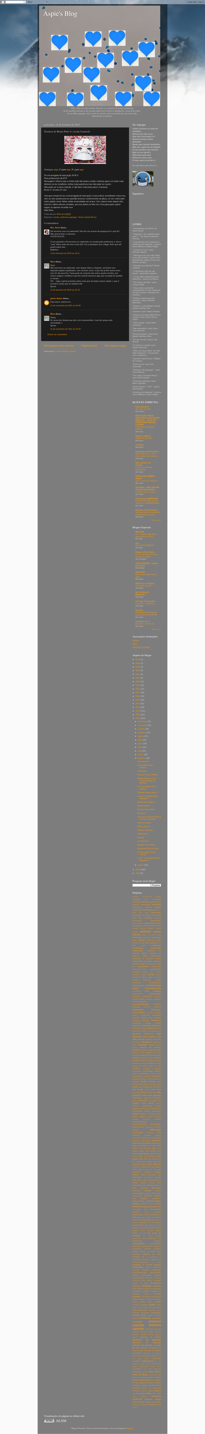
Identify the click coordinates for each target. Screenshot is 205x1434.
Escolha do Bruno (146, 1061)
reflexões (157, 1286)
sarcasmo (135, 1305)
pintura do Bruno (155, 1225)
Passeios (137, 1206)
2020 (138, 681)
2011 (138, 715)
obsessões (156, 1188)
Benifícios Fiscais (138, 943)
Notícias (152, 1183)
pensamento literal (140, 1209)
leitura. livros (156, 1151)
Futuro (143, 1103)
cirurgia (143, 974)
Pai (153, 1193)
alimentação (145, 905)
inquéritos (147, 1135)
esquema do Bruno (139, 1066)
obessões (143, 1185)
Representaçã (156, 1296)
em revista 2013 (142, 1055)
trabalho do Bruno (147, 1383)
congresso (157, 996)
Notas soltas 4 (143, 806)
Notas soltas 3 (143, 826)
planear (153, 1228)
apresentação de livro (152, 923)
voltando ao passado (153, 1402)
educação (157, 1050)
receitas (149, 1280)
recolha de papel (140, 1283)
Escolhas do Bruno (139, 1063)
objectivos (151, 1185)
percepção (157, 1212)
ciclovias (135, 975)
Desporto (151, 1028)
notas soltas (137, 1180)
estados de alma (154, 1066)
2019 (138, 685)
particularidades (154, 1201)
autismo (145, 931)
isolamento (147, 1148)
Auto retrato (156, 935)
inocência (136, 1135)
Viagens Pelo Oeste (144, 552)
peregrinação (137, 1215)
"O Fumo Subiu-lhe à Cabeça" (146, 787)
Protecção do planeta (153, 1278)
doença (152, 1045)
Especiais (158, 1063)
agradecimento (155, 902)
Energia (140, 837)
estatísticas (157, 1068)
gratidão (143, 1108)
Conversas (142, 771)
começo (158, 980)
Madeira (135, 1159)
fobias (153, 1090)
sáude (158, 1305)
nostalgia (158, 1177)
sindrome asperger (68, 217)
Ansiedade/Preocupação (148, 848)
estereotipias (136, 1071)
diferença (149, 1039)
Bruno (144, 945)
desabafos (156, 1026)
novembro (142, 725)
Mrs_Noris (55, 228)
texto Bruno (155, 1371)
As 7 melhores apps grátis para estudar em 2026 (146, 535)
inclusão (158, 1119)
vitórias (143, 1396)
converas (147, 1007)
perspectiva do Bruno (144, 1217)
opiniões (158, 1190)
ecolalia (150, 1050)
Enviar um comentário (57, 334)
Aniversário (156, 912)
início (159, 1133)
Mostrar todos (156, 520)
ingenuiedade (137, 1133)
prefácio (158, 1241)
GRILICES (140, 572)
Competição (136, 982)
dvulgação (143, 1050)
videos (159, 1393)
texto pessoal (142, 1377)
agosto (141, 736)
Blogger (129, 1428)
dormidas (157, 1047)
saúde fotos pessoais (140, 1307)
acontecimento (147, 897)
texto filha (153, 1375)
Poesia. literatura (146, 1230)
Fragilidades (137, 1098)
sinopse (154, 1356)
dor (150, 1047)
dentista (158, 1023)
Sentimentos (144, 1318)
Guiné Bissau (156, 1109)
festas (140, 1087)
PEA (159, 1207)
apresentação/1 (137, 925)
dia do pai (150, 1031)
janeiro (141, 865)
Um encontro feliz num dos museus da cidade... (146, 555)
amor (154, 910)
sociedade (136, 1361)
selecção (135, 1313)
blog (147, 943)
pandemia (148, 1196)
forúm (150, 1092)
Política (135, 1233)
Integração (136, 1140)
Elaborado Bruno (138, 1052)
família (159, 1081)
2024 (138, 667)
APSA (135, 644)
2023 (138, 670)
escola (56, 217)
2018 (138, 689)
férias (134, 1087)
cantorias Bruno (151, 964)
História (135, 1114)
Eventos (145, 1074)
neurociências (148, 1177)
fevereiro (142, 758)
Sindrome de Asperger (146, 1340)
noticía (144, 1180)
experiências (143, 1079)
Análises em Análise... (146, 845)
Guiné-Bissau (137, 1111)
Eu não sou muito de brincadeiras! (143, 468)
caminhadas (137, 948)
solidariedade (148, 1361)
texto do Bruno (140, 1374)
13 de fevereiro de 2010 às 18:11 (65, 253)
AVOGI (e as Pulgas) (145, 583)
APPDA (135, 641)
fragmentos (147, 1098)
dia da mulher (141, 1031)
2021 (138, 678)
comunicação (155, 994)
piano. (147, 1225)
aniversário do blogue (141, 915)
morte (159, 1170)
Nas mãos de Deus (143, 409)
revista (135, 1302)
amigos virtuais (138, 910)
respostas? (157, 1299)
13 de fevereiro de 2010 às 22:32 (65, 290)
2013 (138, 707)
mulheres (147, 1172)
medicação (136, 1164)
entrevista (157, 1058)
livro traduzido (149, 1156)
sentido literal (139, 1315)
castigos (145, 972)
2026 (138, 659)
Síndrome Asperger (153, 1329)
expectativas (137, 1076)
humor (134, 1116)
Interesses (156, 1140)
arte (151, 926)
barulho (135, 940)
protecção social (138, 1280)
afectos (145, 902)
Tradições (136, 1385)
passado (158, 1204)
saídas (158, 1302)
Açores (146, 899)
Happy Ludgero (142, 436)
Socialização (156, 1358)
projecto (149, 1265)
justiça (142, 1151)
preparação (136, 1249)
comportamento (155, 983)
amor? (159, 910)
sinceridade (137, 1322)
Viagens (157, 1391)
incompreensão (138, 1127)
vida (133, 1393)
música (135, 1175)
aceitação (135, 897)
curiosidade (156, 1015)
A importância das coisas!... (145, 766)
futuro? (151, 1103)
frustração (142, 1100)
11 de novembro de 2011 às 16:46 (65, 306)
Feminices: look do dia (144, 624)
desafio (135, 1028)
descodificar (143, 1028)
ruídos (150, 1302)
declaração (136, 1020)
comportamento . (138, 986)
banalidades (156, 938)
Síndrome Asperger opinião (142, 1332)
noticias (143, 1183)
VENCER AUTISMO (141, 647)
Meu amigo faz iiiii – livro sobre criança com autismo (146, 455)
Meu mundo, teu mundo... (143, 464)
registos (140, 1289)
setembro (142, 732)
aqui (56, 170)
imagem (142, 1116)
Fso (159, 1101)
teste (149, 1369)
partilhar (144, 1204)
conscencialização (139, 1002)
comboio (135, 980)
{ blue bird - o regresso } (145, 603)
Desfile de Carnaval (146, 802)
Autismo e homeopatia (146, 510)
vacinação (149, 1391)
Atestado (143, 928)
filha (151, 1087)
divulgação (142, 1045)
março (141, 755)
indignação (149, 1127)
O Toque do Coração (145, 601)
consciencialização (140, 1004)
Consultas (136, 1007)
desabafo (147, 1026)
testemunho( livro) (139, 1372)
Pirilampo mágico (138, 1228)
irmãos (135, 1148)
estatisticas (146, 1068)
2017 (138, 693)
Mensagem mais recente (59, 345)
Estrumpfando (142, 407)
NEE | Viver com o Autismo (146, 481)
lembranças (144, 1154)
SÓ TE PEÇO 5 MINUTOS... (142, 593)
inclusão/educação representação (146, 1124)
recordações (155, 1283)
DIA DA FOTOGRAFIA (144, 545)
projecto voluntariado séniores (146, 1275)
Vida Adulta (140, 1393)
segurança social (154, 1310)
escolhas (158, 1060)
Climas (150, 974)
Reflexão (146, 1286)
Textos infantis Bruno (87, 217)
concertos (136, 996)
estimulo (158, 1071)
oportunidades (138, 1193)
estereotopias (148, 1071)
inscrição (158, 1135)
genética (158, 1106)
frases (134, 1100)
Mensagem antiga (115, 345)
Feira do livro (144, 1084)
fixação (140, 1089)
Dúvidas (136, 1050)
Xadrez (134, 1407)
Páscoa (150, 1204)
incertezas (146, 1119)
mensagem (136, 1167)
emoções (152, 1055)
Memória (157, 1164)
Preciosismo (137, 1241)
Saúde (152, 1304)
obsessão (144, 1188)
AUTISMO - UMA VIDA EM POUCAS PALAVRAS (147, 488)
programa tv (138, 1265)
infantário (135, 1130)
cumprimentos (144, 1015)
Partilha (135, 1204)
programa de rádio (152, 1254)
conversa (157, 1007)
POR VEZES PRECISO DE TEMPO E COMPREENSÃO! (147, 502)
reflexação (136, 1286)
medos (149, 1164)
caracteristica (156, 967)
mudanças (136, 1172)
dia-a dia (158, 1031)
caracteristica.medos (139, 969)
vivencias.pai (138, 1402)
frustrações (153, 1100)
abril (140, 751)
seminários (145, 1313)
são (137, 543)
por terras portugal (152, 1236)
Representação (138, 1299)
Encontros (143, 1058)
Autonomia (137, 937)
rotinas (142, 1302)
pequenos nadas (140, 1212)
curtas (143, 1018)
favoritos (135, 1084)
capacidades (143, 966)
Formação (143, 1092)
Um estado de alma (143, 586)
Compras (157, 991)
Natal (143, 1175)
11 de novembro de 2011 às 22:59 (65, 329)
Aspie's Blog (60, 13)
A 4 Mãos (139, 445)
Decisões (157, 1018)
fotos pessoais (154, 1095)
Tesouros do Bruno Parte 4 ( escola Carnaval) (149, 818)
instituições (157, 1138)
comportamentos (153, 988)
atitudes (151, 928)
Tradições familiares (148, 1385)
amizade (148, 910)
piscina (147, 1228)
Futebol (135, 1103)
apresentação (156, 920)
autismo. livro (146, 935)
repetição (136, 1297)
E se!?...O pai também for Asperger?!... (148, 859)
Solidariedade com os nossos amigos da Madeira (146, 780)
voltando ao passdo (139, 1405)
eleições (149, 1053)
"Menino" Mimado (145, 830)
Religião (158, 1294)
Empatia (158, 1055)
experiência (147, 1076)
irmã (159, 1146)
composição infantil (140, 991)
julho (140, 740)
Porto (144, 1238)
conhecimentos (138, 999)
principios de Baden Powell (150, 1251)
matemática (157, 1161)
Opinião (148, 1191)
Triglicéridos (142, 834)
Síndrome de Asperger (146, 1343)
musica (158, 1172)
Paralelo (139, 610)
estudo (134, 1073)
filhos (159, 1087)
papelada (157, 1196)
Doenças (142, 1047)
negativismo (137, 1177)
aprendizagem (137, 920)
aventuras (147, 938)
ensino (150, 1058)
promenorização (138, 1278)
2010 (138, 718)
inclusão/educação (139, 1122)
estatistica (136, 1068)
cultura (134, 1015)
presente (147, 1249)
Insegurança (136, 1138)
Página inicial (89, 345)
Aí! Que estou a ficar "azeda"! (146, 853)
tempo (153, 1366)
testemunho (157, 1369)
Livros (158, 1156)
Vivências (137, 1399)
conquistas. (157, 999)
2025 (138, 663)
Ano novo (137, 918)
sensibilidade (156, 1313)
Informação (155, 1129)
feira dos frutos (155, 1084)
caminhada (156, 945)
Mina (52, 262)
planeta (158, 1228)
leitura (147, 1151)
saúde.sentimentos (139, 1310)
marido (149, 1162)
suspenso (135, 1364)
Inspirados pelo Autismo (147, 452)
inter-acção (146, 1141)
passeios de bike (149, 1207)
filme (134, 1090)
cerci (151, 972)
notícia (150, 1180)
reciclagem (157, 1280)
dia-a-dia (136, 1034)
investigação (152, 1146)
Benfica (142, 940)
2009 (138, 870)
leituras (135, 1154)
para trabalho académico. (146, 1198)
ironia (141, 1148)
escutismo (150, 1063)
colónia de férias (139, 977)
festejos (146, 1087)
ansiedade (148, 918)
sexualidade (156, 1318)
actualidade (136, 902)
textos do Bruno (154, 1377)
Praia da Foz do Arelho (147, 775)
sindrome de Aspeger (150, 1337)
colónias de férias (154, 977)
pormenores (136, 1238)
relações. (147, 1294)
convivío (158, 1012)
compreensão (137, 994)
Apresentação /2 (138, 923)
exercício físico (155, 1073)
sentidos (150, 1315)
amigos (158, 907)
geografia (136, 1109)
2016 (138, 696)
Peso (141, 1220)
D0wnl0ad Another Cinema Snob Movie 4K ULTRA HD (146, 613)
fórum (155, 1092)
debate (150, 1018)
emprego (135, 1058)
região (134, 1289)
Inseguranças (146, 1138)
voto (159, 1405)
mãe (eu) (147, 1159)
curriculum (136, 1018)
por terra (142, 1233)
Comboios (147, 980)
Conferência (147, 996)
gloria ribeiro (56, 298)
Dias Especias (149, 1037)
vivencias (156, 1396)
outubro (141, 729)
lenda (151, 1154)
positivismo (152, 1238)
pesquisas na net (146, 1222)
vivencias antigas (152, 1399)
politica (158, 1230)
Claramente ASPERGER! (146, 499)
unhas (143, 1391)
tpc (153, 1380)
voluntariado (152, 1405)
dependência (137, 1026)
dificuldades (146, 1042)
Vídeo (154, 1393)
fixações (147, 1089)
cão (133, 966)
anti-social (157, 918)
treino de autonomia (152, 1388)
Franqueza (157, 1098)
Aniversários (156, 915)
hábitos (147, 1111)
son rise (158, 1361)
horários (158, 1114)
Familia (144, 1081)
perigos (146, 1215)
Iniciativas (150, 1132)
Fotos (144, 1095)
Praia (159, 1238)
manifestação (140, 1161)
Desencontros (143, 761)
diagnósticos (149, 1034)
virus (134, 1396)
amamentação (137, 907)
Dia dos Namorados (146, 809)
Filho (154, 1087)
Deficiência (156, 1020)
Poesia (135, 1230)
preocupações (138, 1243)
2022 (138, 674)
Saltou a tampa (144, 823)
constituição (157, 1004)
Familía (152, 1081)
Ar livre (146, 926)
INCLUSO (139, 532)
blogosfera (153, 943)
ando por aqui (140, 913)
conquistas (148, 999)
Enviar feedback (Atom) (65, 351)
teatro (142, 1364)
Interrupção (142, 1146)
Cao (159, 964)
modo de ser (150, 1169)
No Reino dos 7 (142, 621)
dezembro (142, 721)
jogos (154, 1148)
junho (140, 743)
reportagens (146, 1296)
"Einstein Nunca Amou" (147, 792)
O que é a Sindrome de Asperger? (147, 797)
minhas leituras (138, 1169)
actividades (156, 899)
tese (144, 1369)
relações (146, 1291)
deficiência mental (141, 1023)
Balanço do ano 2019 (143, 438)
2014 (138, 704)
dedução (145, 1020)
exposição (151, 1079)
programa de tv (140, 1257)
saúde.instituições (155, 1307)
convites (150, 1012)
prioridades (136, 1254)
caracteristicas (155, 969)
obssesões (136, 1191)
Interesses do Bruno (141, 1143)
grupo (148, 1108)
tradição (158, 1383)
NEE (159, 1175)
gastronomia (147, 1106)
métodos (158, 1167)
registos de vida (150, 1289)
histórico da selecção (147, 1114)
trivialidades (136, 1391)
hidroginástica (156, 1111)
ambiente (148, 907)
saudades (144, 1305)
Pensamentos (156, 1209)
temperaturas (143, 1366)
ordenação (147, 1193)
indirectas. (157, 1127)
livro (141, 1156)
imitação (135, 1119)
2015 (138, 700)
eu (139, 1074)
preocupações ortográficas (151, 1246)
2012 (138, 711)
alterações (156, 904)
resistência (149, 1299)
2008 (138, 873)
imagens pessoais (154, 1116)
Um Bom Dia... (143, 841)
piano (142, 1225)
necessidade (151, 1175)
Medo (144, 1164)
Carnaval (141, 813)
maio (140, 747)
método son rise (147, 1167)
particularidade (138, 1201)
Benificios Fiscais (154, 940)
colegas (158, 974)
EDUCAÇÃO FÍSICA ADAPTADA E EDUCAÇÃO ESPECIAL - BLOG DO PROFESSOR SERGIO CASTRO (147, 420)
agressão (136, 905)
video (148, 1393)
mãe (141, 1159)
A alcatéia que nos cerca (145, 492)
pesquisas (147, 1220)
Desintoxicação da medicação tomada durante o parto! (147, 513)
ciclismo (158, 972)
